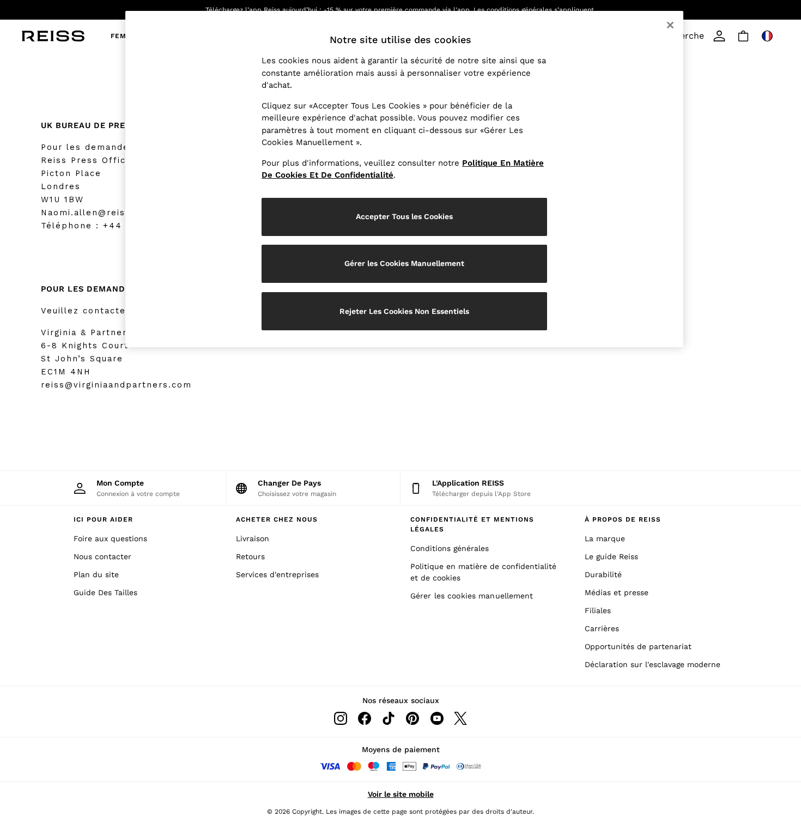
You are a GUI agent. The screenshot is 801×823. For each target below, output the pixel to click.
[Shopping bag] (743, 36)
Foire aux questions (110, 538)
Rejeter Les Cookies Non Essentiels (404, 311)
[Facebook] (365, 718)
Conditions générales (449, 548)
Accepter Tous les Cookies (404, 216)
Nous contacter (102, 556)
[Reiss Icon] (53, 36)
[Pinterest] (412, 718)
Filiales (598, 610)
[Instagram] (341, 718)
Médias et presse (616, 592)
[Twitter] (460, 718)
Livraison (252, 538)
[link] (719, 36)
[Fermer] (670, 25)
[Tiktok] (388, 718)
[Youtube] (436, 718)
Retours (250, 556)
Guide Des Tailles (105, 592)
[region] (404, 179)
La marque (605, 538)
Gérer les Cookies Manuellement (404, 263)
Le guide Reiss (611, 556)
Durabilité (603, 574)
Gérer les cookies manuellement (471, 595)
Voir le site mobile (401, 794)
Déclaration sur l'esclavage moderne (652, 664)
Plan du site (96, 574)
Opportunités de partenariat (638, 646)
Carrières (602, 628)
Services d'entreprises (277, 574)
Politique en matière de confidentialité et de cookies (483, 572)
